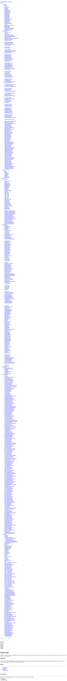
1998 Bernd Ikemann (8, 150)
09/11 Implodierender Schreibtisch (10, 512)
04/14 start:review (8, 485)
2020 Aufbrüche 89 (8, 56)
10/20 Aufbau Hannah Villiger (10, 591)
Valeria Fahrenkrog (8, 324)
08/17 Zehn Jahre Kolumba (9, 445)
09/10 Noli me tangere (8, 624)
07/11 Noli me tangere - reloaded (10, 622)
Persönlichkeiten (7, 29)
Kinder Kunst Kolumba (8, 545)
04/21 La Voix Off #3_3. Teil (9, 581)
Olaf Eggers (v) (7, 323)
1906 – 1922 (7, 197)
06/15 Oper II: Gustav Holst (9, 603)
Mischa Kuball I (7, 333)
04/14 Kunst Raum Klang (9, 607)
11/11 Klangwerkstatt (8, 511)
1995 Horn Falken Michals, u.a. (10, 166)
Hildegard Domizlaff (8, 244)
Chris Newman (7, 342)
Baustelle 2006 (7, 15)
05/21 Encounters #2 (8, 579)
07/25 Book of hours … (9, 384)
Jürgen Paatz (7, 254)
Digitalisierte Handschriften (9, 292)
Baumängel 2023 (7, 11)
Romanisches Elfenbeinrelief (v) (10, 281)
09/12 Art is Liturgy (8, 617)
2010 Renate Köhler (8, 109)
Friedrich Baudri (7, 208)
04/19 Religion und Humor (9, 436)
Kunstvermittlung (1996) (9, 218)
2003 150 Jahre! (7, 134)
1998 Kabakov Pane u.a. (9, 151)
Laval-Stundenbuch (8, 294)
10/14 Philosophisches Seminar (10, 481)
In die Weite (7, 289)
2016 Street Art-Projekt (8, 75)
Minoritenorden (7, 27)
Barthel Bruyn (7, 287)
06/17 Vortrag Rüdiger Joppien (10, 449)
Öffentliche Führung (8, 542)
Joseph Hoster (7, 201)
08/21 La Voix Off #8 (8, 571)
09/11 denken (7, 621)
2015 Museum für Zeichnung (9, 84)
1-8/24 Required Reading (9, 402)
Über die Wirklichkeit (8, 360)
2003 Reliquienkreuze (8, 131)
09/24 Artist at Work (8, 563)
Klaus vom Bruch (7, 321)
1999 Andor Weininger (8, 144)
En (3, 2)
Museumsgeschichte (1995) (9, 221)
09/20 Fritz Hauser (8, 427)
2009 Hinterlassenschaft (9, 112)
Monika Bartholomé (8, 241)
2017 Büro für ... (7, 73)
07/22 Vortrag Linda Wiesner (9, 415)
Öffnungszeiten (7, 176)
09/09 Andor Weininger (8, 523)
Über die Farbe (7, 356)
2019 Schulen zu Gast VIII (9, 59)
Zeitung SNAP (7, 228)
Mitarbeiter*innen (7, 184)
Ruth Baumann (7, 312)
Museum (4, 178)
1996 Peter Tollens (8, 160)
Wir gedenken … (7, 189)
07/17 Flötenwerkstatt (8, 446)
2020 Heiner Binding (8, 58)
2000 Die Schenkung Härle (9, 141)
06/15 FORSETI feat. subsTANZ (10, 473)
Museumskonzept (7, 185)
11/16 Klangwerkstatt (8, 454)
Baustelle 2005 (7, 16)
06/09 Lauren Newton (8, 629)
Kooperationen (7, 183)
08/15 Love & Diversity (9, 471)
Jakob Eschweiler (7, 203)
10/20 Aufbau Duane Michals (9, 593)
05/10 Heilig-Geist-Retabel (9, 519)
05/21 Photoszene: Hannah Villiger (10, 576)
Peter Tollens (7, 257)
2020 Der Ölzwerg (8, 55)
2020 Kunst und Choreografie (9, 51)
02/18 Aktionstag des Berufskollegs (10, 443)
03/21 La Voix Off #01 (8, 586)
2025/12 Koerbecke (8, 373)
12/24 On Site (7, 392)
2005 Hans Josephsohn (8, 126)
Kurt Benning (7, 242)
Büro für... (6, 320)
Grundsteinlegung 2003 (8, 19)
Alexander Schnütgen (8, 205)
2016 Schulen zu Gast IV (9, 78)
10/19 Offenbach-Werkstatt (9, 434)
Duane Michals (7, 341)
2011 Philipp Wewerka (8, 104)
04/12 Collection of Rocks (9, 619)
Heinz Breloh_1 (7, 317)
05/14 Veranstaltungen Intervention (10, 484)
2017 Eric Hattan (7, 72)
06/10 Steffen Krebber (8, 518)
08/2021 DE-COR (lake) (9, 569)
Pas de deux (7, 288)
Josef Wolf (6, 351)
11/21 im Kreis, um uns (8, 566)
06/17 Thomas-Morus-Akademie (10, 448)
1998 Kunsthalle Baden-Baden (10, 147)
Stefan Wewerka (7, 350)
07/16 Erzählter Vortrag (8, 457)
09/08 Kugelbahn (7, 631)
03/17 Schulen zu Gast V (9, 451)
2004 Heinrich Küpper (8, 132)
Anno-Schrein (7, 285)
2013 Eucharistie (7, 93)
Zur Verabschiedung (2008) (9, 214)
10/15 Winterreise (7, 466)
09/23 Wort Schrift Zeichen (9, 564)
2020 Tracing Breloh (8, 52)
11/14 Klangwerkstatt (8, 477)
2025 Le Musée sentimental (9, 35)
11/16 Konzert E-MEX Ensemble (10, 455)
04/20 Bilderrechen (8, 597)
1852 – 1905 (7, 198)
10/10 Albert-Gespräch (8, 517)
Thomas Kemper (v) (8, 330)
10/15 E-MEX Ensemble (9, 465)
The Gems (6, 551)
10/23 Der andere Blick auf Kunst (10, 406)
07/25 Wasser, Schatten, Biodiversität (11, 385)
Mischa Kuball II (7, 334)
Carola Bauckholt (7, 311)
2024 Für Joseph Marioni (9, 39)
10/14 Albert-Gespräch (8, 480)
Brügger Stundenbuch (8, 295)
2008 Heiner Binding (8, 116)
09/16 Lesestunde (7, 469)
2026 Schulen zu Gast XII (9, 34)
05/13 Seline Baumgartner (9, 614)
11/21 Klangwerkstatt (8, 417)
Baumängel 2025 (7, 10)
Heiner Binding (7, 314)
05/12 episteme (7, 506)
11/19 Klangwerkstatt (8, 431)
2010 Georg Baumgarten (9, 110)
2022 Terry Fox (7, 46)
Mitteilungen (7, 365)
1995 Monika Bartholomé (9, 167)
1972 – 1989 (7, 193)
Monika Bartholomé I (8, 309)
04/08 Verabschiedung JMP (9, 527)
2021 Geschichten (8, 49)
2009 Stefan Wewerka (8, 111)
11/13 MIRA (7, 610)
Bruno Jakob (7, 328)
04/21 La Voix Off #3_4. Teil (9, 580)
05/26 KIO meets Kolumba (9, 377)
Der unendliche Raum (8, 359)
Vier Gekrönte (7, 282)
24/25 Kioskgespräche (8, 383)
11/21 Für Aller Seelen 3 (9, 418)
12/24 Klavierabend (8, 391)
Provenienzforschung (8, 371)
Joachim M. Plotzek (8, 199)
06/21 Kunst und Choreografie (10, 573)
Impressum (5, 668)
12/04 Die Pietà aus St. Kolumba (10, 532)
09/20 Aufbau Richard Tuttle (9, 595)
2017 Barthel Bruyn (8, 74)
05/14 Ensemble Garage (9, 483)
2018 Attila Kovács (8, 63)
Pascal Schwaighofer (8, 346)
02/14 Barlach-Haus (8, 487)
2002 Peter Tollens (8, 137)
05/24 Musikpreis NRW (9, 399)
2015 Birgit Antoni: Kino (9, 85)
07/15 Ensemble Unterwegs (9, 472)
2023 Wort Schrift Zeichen (9, 42)
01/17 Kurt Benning (8, 599)
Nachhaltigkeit (7, 186)
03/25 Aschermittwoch (8, 389)
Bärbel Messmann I (8, 339)
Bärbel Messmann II (8, 340)
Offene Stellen (7, 187)
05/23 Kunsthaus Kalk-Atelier (10, 410)
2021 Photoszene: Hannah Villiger (10, 50)
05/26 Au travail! (7, 378)
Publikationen (5, 1)
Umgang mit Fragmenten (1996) (10, 217)
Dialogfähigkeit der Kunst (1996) (10, 219)
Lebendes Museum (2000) (9, 216)
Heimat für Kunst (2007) (9, 215)
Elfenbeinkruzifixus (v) (8, 266)
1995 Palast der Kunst (8, 165)
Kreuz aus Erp (7, 272)
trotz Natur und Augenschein (9, 363)
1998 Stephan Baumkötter (9, 149)
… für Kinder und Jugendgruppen (10, 538)
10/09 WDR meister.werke (9, 627)
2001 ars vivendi (7, 138)
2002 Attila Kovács (8, 135)
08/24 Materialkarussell (8, 397)
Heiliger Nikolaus (7, 267)
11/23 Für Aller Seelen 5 (9, 405)
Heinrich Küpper (7, 336)
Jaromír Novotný (7, 343)
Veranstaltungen (5, 374)
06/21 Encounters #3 (8, 574)
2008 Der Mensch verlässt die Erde (10, 117)
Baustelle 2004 (7, 17)
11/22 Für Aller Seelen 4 (9, 413)
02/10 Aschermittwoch (8, 521)
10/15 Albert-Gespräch (8, 467)
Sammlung (4, 366)
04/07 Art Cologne (8, 530)
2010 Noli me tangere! (8, 106)
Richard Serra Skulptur (8, 278)
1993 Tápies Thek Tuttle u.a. (9, 168)
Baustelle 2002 (7, 20)
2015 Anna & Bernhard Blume (10, 81)
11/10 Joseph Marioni (8, 516)
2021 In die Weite (7, 47)
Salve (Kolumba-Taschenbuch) (10, 362)
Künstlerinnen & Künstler (9, 368)
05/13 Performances (8, 495)
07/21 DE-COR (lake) (8, 422)
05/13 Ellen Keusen (8, 613)
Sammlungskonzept (8, 367)
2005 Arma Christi (8, 125)
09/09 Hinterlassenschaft (9, 628)
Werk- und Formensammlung (9, 238)
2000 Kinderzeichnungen (9, 142)
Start (2, 1)
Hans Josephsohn (7, 249)
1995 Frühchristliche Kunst (9, 163)
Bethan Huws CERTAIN (9, 263)
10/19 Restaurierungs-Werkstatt (10, 433)
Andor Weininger (7, 260)
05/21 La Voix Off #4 (8, 577)
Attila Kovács (7, 251)
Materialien (6, 9)
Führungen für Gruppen (9, 537)
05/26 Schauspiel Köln (8, 379)
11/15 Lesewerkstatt (8, 463)
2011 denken (7, 102)
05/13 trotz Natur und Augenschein (10, 616)
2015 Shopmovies (8, 80)
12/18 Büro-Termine (8, 437)
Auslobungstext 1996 (8, 23)
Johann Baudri (7, 207)
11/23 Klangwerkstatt (8, 404)
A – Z (6, 180)
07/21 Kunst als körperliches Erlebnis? (11, 421)
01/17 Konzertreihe (8, 453)
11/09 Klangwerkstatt (8, 522)
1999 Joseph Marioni (8, 145)
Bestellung (6, 225)
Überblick (6, 191)
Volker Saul (6, 345)
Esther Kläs (10, 1)
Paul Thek (6, 256)
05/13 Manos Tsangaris (8, 615)
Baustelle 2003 (7, 18)
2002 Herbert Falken (8, 136)
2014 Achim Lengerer (8, 89)
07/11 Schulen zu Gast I (9, 514)
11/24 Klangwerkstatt (8, 395)
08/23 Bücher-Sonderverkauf (9, 408)
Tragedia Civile (7, 280)
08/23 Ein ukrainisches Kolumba (10, 407)
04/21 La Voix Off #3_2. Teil (9, 582)
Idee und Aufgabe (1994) (9, 223)
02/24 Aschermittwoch (8, 401)
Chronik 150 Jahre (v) (8, 361)
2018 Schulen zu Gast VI (9, 67)
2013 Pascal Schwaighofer (9, 94)
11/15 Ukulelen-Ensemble (9, 462)
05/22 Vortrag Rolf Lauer (9, 416)
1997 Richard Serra (8, 154)
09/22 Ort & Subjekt (8, 565)
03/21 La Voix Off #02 (8, 585)
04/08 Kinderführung (8, 635)
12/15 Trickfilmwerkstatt (9, 461)
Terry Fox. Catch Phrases (9, 279)
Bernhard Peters (7, 344)
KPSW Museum (7, 269)
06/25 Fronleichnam (8, 387)
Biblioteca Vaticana (8, 355)
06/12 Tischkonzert (8, 504)
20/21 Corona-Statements (9, 425)
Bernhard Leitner (7, 338)
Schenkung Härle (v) (8, 237)
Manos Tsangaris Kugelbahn (9, 273)
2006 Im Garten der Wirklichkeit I (10, 123)
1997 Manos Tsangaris (8, 155)
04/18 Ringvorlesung (8, 442)
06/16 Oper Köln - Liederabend (10, 459)
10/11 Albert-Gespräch (8, 510)
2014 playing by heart (8, 88)
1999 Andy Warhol (8, 146)
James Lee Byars (7, 243)
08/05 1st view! (7, 531)
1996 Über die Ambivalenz (9, 158)
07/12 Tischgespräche (8, 503)
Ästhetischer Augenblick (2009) (10, 213)
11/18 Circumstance (8, 440)
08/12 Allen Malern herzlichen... (10, 502)
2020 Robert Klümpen (8, 57)
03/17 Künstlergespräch (8, 452)
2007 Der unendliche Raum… (10, 119)
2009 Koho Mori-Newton (9, 114)
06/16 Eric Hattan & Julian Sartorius (11, 458)
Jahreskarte (6, 174)
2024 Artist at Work (8, 40)
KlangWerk (6, 558)
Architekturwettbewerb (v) (9, 358)
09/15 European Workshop (9, 468)
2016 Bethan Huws (8, 79)
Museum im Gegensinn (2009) (10, 212)
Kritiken (6, 182)
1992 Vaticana (7, 169)
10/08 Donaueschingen (8, 630)
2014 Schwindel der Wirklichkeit (10, 86)
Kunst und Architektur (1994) (9, 222)
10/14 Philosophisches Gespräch (10, 478)
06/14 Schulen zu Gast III (9, 482)
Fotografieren (7, 173)
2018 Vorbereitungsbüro (9, 64)
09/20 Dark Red (7, 596)
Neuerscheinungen (8, 226)
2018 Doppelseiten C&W (9, 65)
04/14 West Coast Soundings (9, 486)
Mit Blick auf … (7, 550)
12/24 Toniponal (7, 393)
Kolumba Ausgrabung (8, 270)
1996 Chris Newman (8, 159)
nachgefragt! (7, 543)
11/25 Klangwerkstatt (8, 382)
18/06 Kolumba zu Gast (9, 441)
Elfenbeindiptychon (8, 265)
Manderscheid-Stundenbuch (9, 297)
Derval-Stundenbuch (8, 302)
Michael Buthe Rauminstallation (10, 274)
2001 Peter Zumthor (8, 139)
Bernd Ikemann (7, 326)
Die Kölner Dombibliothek (9, 357)
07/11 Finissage (7, 513)
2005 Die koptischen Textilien (10, 127)
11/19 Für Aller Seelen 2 (9, 432)
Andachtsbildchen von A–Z (9, 234)
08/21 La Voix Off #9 (8, 570)
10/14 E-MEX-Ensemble (9, 479)
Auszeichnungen (7, 181)
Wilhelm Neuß (7, 202)
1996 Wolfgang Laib (8, 161)
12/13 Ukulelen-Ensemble (9, 488)
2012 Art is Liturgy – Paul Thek (10, 95)
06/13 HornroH (7, 611)
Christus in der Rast (8, 264)
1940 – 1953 (7, 195)
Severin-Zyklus (7, 286)
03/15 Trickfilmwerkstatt (9, 475)
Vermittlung (4, 534)
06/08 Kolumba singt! (8, 525)
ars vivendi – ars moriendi (9, 293)
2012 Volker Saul (7, 99)
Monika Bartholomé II (8, 310)
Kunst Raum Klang (8, 548)
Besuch (4, 170)
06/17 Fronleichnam (8, 447)
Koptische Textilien (8, 235)
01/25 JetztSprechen (8, 390)
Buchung (6, 536)
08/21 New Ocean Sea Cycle (9, 419)
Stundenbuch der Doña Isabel (9, 299)
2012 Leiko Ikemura (8, 97)
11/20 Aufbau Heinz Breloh (9, 589)
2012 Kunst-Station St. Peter (9, 98)
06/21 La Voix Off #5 (8, 575)
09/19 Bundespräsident (8, 435)
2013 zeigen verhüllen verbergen (10, 91)
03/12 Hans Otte (7, 509)
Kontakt (6, 175)
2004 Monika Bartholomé (9, 129)
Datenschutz (5, 667)
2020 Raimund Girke (8, 54)
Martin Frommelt (7, 247)
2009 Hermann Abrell (8, 115)
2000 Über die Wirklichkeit (9, 143)
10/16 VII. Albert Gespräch (9, 456)
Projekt (6, 6)
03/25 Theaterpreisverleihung (9, 388)
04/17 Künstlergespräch (8, 450)
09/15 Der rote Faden (8, 602)
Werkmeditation (7, 553)
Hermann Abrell (7, 307)
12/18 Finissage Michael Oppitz (10, 438)
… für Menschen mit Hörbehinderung (11, 541)
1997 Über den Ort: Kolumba (9, 157)
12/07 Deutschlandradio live (9, 529)
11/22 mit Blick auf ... (8, 414)
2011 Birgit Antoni (8, 101)
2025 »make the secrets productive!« (11, 36)
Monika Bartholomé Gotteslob (10, 275)
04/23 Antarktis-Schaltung (9, 411)
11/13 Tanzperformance (8, 489)
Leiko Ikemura (7, 248)
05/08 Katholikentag (8, 526)
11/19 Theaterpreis (8, 430)
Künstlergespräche (8, 546)
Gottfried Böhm (7, 26)
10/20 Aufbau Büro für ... (9, 590)
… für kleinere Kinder (8, 539)
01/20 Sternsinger (7, 429)
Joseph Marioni (7, 253)
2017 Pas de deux (7, 69)
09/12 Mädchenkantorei (8, 499)
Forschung (6, 370)
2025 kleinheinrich (8, 37)
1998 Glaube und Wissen (9, 148)
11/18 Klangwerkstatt (8, 439)
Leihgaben (6, 369)
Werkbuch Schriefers (8, 255)
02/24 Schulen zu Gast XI (9, 400)
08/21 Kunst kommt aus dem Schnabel (11, 420)
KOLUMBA (2, 0)
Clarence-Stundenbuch (8, 296)
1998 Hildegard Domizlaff (9, 152)
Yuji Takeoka (7, 347)
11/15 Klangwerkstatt (8, 464)
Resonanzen (7, 177)
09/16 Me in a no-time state (9, 600)
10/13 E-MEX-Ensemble (9, 491)
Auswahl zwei (7, 232)
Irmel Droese (7, 322)
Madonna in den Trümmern (9, 25)
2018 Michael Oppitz (8, 66)
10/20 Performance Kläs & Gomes (10, 594)
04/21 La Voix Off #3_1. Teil (9, 583)
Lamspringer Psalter (8, 298)
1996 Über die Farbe (8, 162)
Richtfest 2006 (7, 14)
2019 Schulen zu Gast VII (9, 62)
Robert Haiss (7, 325)
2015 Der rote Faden (8, 82)
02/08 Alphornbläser (8, 528)
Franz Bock (6, 206)
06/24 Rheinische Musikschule (10, 398)
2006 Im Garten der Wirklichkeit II (10, 121)
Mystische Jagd (7, 276)
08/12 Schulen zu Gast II (9, 501)
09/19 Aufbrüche (7, 606)
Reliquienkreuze (7, 277)
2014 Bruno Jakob (8, 90)
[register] (11, 678)
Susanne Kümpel (7, 250)
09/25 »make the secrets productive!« (11, 562)
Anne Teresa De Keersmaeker (10, 329)
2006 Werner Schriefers (8, 122)
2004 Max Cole (7, 130)
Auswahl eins (7, 231)
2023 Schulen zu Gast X (9, 43)
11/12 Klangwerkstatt (8, 497)
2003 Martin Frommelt (8, 133)
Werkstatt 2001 (7, 21)
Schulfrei (6, 554)
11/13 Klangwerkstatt (8, 490)
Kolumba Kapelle (7, 271)
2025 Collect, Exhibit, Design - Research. (11, 38)
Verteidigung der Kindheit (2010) (10, 211)
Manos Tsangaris (7, 258)
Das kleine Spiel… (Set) (9, 306)
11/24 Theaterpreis (8, 394)
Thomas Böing (7, 315)
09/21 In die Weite (8, 567)
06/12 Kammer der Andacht (9, 505)
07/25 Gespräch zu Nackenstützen (10, 386)
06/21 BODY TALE (8, 424)
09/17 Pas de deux (8, 598)
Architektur (4, 4)
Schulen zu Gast (7, 552)
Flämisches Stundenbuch (9, 301)
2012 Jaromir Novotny (8, 100)
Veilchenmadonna (8, 283)
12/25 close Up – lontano (9, 381)
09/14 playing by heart (8, 605)
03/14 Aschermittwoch (8, 609)
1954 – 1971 (7, 194)
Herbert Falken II (7, 246)
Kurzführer (6, 227)
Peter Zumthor (7, 7)
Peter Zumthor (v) (8, 352)
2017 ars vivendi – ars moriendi (10, 68)
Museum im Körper (8, 560)
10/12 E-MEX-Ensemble (9, 498)
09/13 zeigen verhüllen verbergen (10, 612)
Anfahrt (6, 171)
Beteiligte (6, 8)
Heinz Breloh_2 (7, 318)
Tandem (6, 555)
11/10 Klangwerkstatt (8, 515)
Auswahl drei (7, 233)
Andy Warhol (7, 259)
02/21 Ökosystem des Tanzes (9, 587)
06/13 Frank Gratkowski (9, 493)
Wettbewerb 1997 (7, 22)
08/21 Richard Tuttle (8, 568)
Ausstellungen (5, 30)
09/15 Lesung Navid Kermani (9, 470)
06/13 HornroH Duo (8, 494)
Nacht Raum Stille (8, 547)
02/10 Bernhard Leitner (8, 520)
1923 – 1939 (7, 196)
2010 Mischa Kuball (8, 105)
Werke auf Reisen (7, 32)
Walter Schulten (7, 200)
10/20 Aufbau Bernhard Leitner (10, 592)
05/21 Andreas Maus (8, 578)
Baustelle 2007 (7, 13)
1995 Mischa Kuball (8, 164)
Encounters (6, 557)
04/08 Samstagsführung (8, 634)
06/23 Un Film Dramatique (9, 409)
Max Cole (6, 319)
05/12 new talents (7, 507)
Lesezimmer (7, 549)
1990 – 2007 (7, 192)
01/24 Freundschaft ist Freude (9, 403)
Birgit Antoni (7, 308)
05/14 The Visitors (8, 608)
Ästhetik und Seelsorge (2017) (10, 210)
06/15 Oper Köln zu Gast (9, 474)
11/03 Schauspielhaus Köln (9, 533)
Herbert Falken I (7, 245)
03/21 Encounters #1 (8, 584)
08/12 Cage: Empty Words (9, 500)
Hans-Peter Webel (8, 349)
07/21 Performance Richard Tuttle (10, 423)
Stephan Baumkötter (8, 313)
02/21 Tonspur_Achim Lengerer (10, 426)
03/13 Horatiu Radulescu (9, 496)
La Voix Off (7, 559)
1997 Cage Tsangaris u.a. (9, 153)
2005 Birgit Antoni (8, 128)
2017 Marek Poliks (8, 71)
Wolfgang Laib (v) (8, 337)
